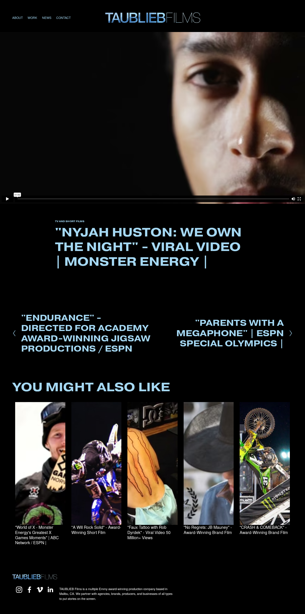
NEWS (46, 17)
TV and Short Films (69, 221)
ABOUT (17, 17)
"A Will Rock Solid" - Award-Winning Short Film (96, 529)
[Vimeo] (40, 589)
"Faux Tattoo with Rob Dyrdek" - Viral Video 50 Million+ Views (149, 532)
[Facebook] (29, 589)
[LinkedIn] (50, 589)
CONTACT (63, 17)
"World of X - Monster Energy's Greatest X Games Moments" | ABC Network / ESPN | (37, 534)
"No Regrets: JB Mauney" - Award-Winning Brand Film (208, 529)
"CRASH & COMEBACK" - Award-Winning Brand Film (264, 529)
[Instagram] (19, 589)
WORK (32, 17)
